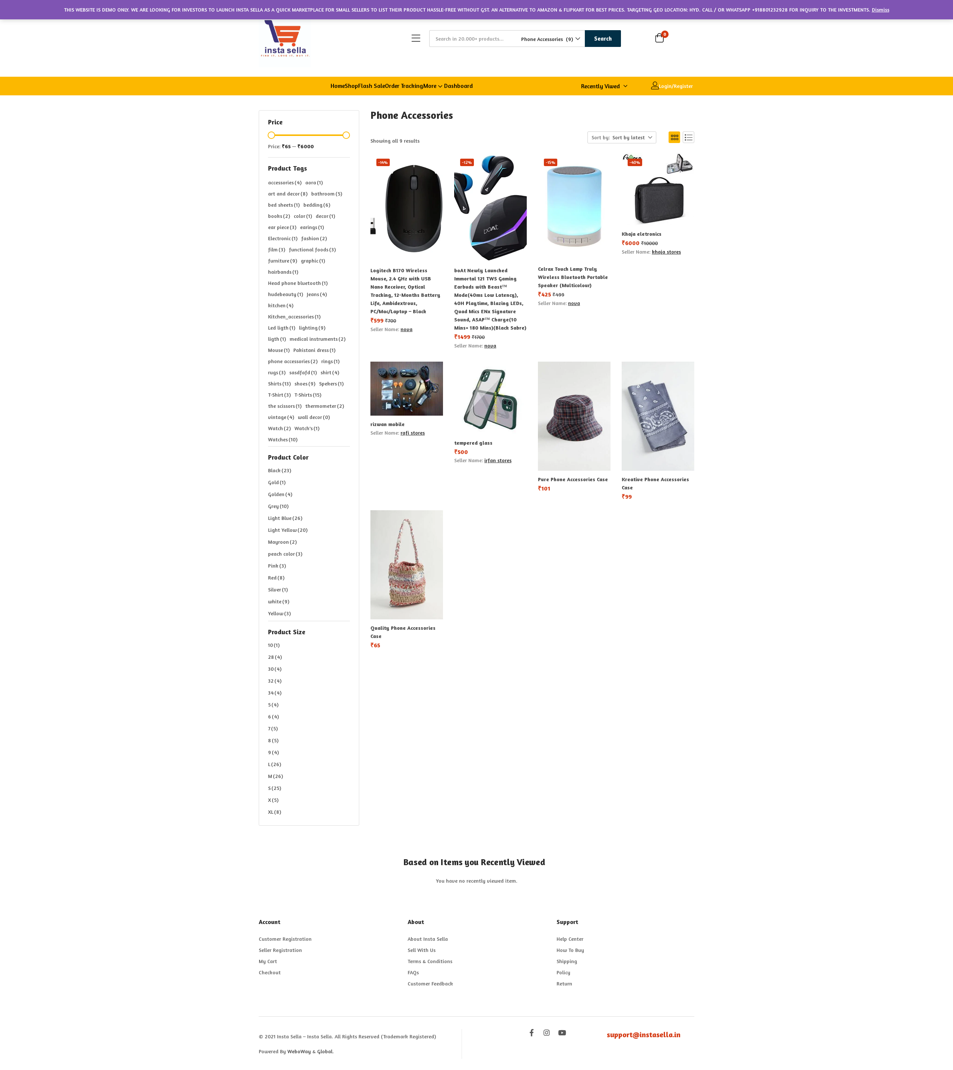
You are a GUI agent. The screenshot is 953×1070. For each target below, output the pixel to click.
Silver (278, 589)
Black (279, 470)
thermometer (324, 406)
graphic (313, 260)
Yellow (279, 613)
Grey (278, 506)
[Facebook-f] (531, 1032)
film (276, 249)
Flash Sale (371, 85)
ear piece (282, 227)
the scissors (285, 406)
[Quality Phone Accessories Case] (406, 564)
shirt (330, 372)
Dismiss (880, 9)
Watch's (306, 428)
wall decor (314, 417)
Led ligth (281, 327)
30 (274, 669)
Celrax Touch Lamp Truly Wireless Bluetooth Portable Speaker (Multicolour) (573, 277)
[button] (550, 39)
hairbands (283, 272)
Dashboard (458, 85)
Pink (277, 565)
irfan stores (497, 460)
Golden (280, 494)
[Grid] (674, 137)
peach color (285, 553)
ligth (277, 339)
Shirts (279, 383)
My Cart (268, 961)
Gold (277, 482)
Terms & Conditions (430, 961)
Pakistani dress (314, 350)
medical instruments (317, 339)
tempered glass (473, 442)
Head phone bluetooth (298, 283)
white (278, 601)
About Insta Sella (428, 939)
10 (274, 645)
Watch (279, 428)
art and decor (287, 193)
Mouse (279, 350)
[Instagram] (546, 1032)
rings (330, 361)
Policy (563, 972)
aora (314, 182)
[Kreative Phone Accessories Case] (658, 416)
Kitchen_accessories (294, 316)
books (279, 216)
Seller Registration (280, 950)
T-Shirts (307, 394)
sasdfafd (303, 372)
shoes (304, 383)
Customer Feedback (430, 983)
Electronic (282, 238)
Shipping (567, 961)
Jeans (317, 294)
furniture (282, 260)
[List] (688, 137)
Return (564, 983)
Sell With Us (422, 950)
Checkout (270, 972)
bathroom (326, 193)
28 (275, 657)
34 (274, 692)
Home (338, 85)
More (430, 85)
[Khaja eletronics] (658, 189)
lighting (312, 327)
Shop (351, 85)
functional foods (312, 249)
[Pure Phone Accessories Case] (574, 416)
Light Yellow (287, 530)
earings (312, 227)
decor (325, 216)
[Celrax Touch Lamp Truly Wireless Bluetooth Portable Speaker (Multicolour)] (574, 206)
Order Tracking (404, 85)
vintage (281, 417)
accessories (285, 182)
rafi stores (413, 432)
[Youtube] (561, 1032)
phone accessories (293, 361)
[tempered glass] (490, 398)
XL (274, 812)
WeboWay (299, 1051)
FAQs (413, 972)
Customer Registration (285, 939)
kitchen (280, 305)
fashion (314, 238)
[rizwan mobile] (406, 389)
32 (274, 680)
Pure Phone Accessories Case (573, 479)
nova (406, 329)
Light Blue (285, 518)
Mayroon (282, 542)
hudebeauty (285, 294)
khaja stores (666, 251)
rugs (277, 372)
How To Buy (570, 950)
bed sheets (284, 204)
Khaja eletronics (642, 234)
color (303, 216)
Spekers (331, 383)
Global (324, 1051)
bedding (316, 204)
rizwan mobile (387, 424)
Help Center (570, 939)
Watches (282, 439)
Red (276, 577)
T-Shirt (279, 394)
